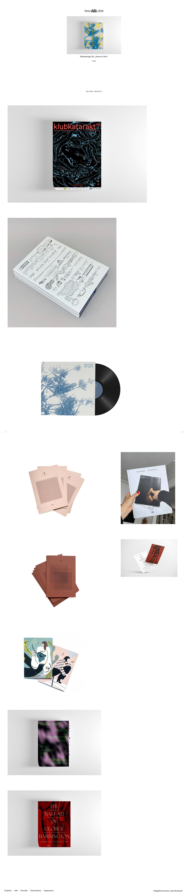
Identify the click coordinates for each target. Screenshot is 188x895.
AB (94, 10)
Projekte (8, 890)
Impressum (49, 890)
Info (16, 890)
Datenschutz (35, 890)
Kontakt (24, 890)
